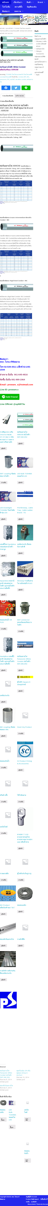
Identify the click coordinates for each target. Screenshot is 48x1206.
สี (36, 69)
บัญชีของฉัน (32, 7)
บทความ (17, 11)
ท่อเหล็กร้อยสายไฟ (6, 1085)
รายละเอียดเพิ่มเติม (7, 96)
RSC (8, 79)
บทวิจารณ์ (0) (19, 96)
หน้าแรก (5, 2)
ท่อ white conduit (21, 79)
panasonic (3, 79)
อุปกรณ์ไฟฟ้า (9, 28)
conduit (20, 77)
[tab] (8, 96)
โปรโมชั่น (6, 7)
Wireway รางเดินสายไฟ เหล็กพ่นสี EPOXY (41, 43)
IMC (28, 77)
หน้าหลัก (2, 28)
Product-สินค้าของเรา (32, 1199)
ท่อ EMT (12, 79)
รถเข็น (28, 1202)
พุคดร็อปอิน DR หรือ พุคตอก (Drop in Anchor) (23, 1073)
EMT (25, 77)
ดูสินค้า (3, 448)
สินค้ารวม (38, 36)
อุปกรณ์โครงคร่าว (41, 62)
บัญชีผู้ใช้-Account (31, 1197)
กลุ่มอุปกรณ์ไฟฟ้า (40, 39)
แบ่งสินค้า (34, 1202)
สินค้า (29, 2)
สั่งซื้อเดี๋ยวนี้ (44, 1199)
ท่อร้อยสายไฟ (40, 49)
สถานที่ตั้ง (18, 7)
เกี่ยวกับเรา (18, 2)
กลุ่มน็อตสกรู (39, 64)
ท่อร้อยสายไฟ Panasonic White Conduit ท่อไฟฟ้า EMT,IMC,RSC (6, 1074)
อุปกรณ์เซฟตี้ (39, 72)
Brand (40, 2)
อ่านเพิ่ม (3, 482)
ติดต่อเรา (6, 11)
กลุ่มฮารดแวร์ (39, 67)
